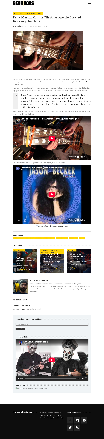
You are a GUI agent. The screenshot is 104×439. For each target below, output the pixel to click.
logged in (25, 309)
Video (39, 13)
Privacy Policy (59, 418)
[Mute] (83, 378)
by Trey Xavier (20, 269)
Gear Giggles (19, 250)
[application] (52, 360)
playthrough (62, 238)
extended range (20, 238)
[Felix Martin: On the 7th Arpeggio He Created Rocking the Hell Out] (20, 286)
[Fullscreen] (86, 378)
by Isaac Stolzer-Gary (50, 268)
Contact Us (49, 418)
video (82, 238)
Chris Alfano (43, 280)
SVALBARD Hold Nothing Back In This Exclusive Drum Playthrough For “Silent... (51, 259)
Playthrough (19, 13)
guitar (43, 238)
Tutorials (31, 13)
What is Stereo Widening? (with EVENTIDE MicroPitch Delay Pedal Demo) (78, 259)
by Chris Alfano (18, 26)
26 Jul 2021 (30, 269)
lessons (51, 238)
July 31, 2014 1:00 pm (31, 26)
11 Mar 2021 (73, 269)
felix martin (33, 238)
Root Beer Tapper (85, 82)
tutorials (73, 238)
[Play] (18, 378)
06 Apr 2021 (46, 269)
